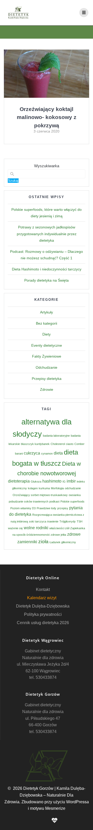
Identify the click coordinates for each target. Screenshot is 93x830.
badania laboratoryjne (56, 435)
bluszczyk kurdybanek (35, 443)
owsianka (75, 495)
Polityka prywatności (43, 614)
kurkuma (44, 488)
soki (31, 521)
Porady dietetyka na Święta (46, 280)
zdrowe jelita (58, 534)
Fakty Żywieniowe (46, 356)
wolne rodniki (36, 528)
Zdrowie (46, 389)
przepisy (62, 508)
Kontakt (43, 589)
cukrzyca (32, 453)
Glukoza (36, 481)
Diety (46, 334)
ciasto (69, 443)
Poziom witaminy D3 (23, 508)
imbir (71, 481)
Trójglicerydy (67, 521)
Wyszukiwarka (46, 166)
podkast (54, 501)
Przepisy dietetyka (46, 378)
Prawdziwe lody (46, 508)
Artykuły (46, 312)
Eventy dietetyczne (46, 345)
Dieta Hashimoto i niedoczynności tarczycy (46, 269)
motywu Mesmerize (47, 808)
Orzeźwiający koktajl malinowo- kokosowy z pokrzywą (46, 117)
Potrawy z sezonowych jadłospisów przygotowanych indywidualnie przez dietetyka (46, 233)
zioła (43, 541)
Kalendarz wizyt (41, 598)
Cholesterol (58, 443)
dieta (58, 453)
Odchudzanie (46, 367)
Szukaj (13, 181)
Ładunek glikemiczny (63, 542)
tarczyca (40, 521)
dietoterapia (19, 481)
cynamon (47, 453)
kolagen (33, 488)
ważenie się (15, 528)
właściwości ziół (59, 528)
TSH (79, 521)
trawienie (52, 521)
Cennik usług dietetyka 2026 (43, 622)
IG (64, 481)
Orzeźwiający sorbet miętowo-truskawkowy (40, 495)
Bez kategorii (46, 323)
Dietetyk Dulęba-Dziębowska (42, 606)
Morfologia (57, 488)
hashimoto (51, 481)
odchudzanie (73, 488)
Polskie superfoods (72, 501)
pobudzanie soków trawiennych (28, 501)
